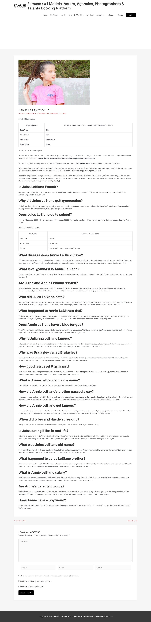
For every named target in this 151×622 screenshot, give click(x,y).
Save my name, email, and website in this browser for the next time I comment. (49, 576)
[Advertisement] (75, 33)
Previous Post (20, 521)
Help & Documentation (41, 113)
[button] (83, 15)
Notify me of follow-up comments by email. (35, 581)
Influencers (54, 113)
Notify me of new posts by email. (32, 586)
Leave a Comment (25, 113)
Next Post (132, 521)
